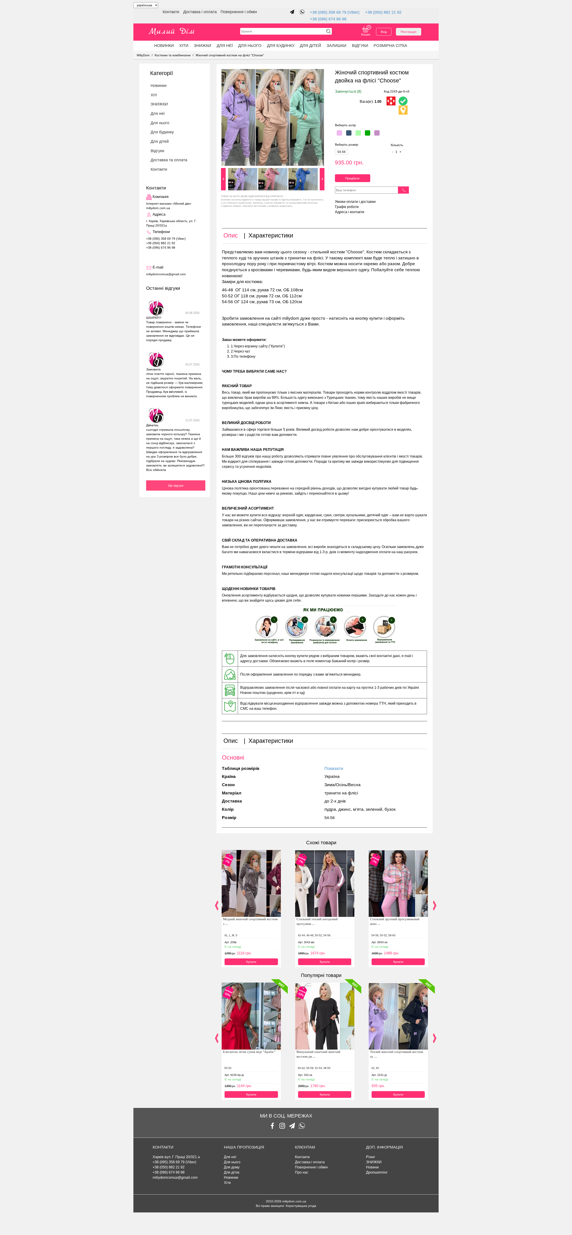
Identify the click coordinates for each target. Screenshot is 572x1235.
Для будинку (280, 45)
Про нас (301, 1172)
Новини (372, 1167)
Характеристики (270, 235)
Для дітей (310, 45)
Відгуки (360, 45)
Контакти (171, 12)
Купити (251, 962)
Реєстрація (408, 32)
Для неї (225, 45)
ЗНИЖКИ (202, 45)
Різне (370, 1157)
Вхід (384, 32)
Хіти (183, 45)
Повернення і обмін (239, 12)
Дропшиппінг (377, 1172)
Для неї (230, 1157)
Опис (230, 235)
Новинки (164, 45)
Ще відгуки (175, 485)
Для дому (232, 1167)
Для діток (231, 1172)
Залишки (336, 45)
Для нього (249, 45)
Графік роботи (347, 207)
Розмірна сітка (390, 45)
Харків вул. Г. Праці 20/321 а (176, 1157)
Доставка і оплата (200, 12)
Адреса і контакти (349, 212)
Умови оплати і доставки (355, 202)
